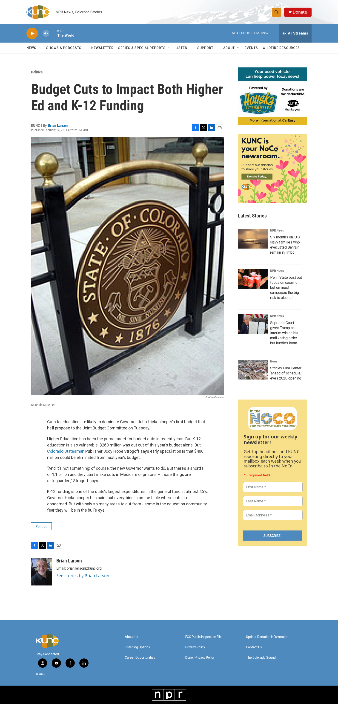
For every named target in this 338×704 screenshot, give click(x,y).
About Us (131, 637)
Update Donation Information (267, 637)
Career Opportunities (140, 657)
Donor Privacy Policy (200, 657)
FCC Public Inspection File (203, 637)
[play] (32, 33)
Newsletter (102, 48)
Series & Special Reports (142, 48)
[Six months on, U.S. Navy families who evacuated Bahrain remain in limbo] (253, 239)
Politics (37, 72)
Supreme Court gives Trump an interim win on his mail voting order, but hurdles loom (284, 333)
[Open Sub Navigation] (40, 48)
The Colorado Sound (261, 657)
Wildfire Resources (281, 48)
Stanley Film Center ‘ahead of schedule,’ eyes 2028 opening (286, 373)
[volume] (46, 33)
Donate (300, 12)
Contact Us (254, 647)
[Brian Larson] (41, 571)
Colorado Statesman (65, 451)
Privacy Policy (195, 647)
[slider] (53, 33)
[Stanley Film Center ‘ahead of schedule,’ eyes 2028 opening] (253, 370)
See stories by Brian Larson (82, 575)
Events (251, 48)
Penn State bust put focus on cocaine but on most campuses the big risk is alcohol (286, 287)
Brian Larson (58, 125)
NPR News (277, 230)
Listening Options (137, 647)
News (273, 361)
